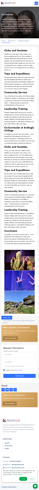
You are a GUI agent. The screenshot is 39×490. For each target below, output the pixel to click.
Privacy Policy (17, 474)
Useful (7, 448)
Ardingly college (23, 41)
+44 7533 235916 (15, 461)
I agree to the (14, 370)
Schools (7, 443)
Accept (23, 479)
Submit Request (19, 376)
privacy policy (18, 370)
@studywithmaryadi (18, 465)
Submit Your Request (10, 338)
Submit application (10, 403)
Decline (31, 479)
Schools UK (11, 41)
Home (3, 41)
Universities (8, 446)
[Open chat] (35, 486)
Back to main (6, 318)
